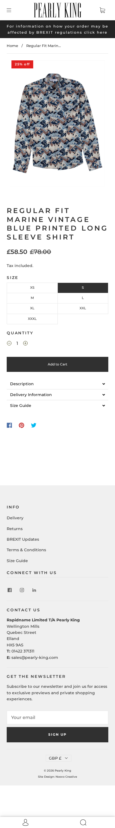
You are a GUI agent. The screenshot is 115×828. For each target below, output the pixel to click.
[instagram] (22, 590)
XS (32, 287)
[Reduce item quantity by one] (9, 344)
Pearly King (63, 770)
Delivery (15, 517)
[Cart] (102, 10)
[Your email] (57, 718)
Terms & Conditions (26, 549)
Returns (15, 528)
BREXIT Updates (23, 539)
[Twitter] (34, 425)
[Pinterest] (21, 425)
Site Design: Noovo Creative (57, 776)
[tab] (57, 384)
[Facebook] (9, 425)
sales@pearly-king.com (34, 657)
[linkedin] (34, 590)
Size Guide (17, 560)
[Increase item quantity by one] (25, 344)
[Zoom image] (57, 124)
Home (12, 45)
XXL (83, 308)
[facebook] (9, 590)
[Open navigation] (13, 10)
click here (95, 32)
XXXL (32, 319)
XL (32, 308)
